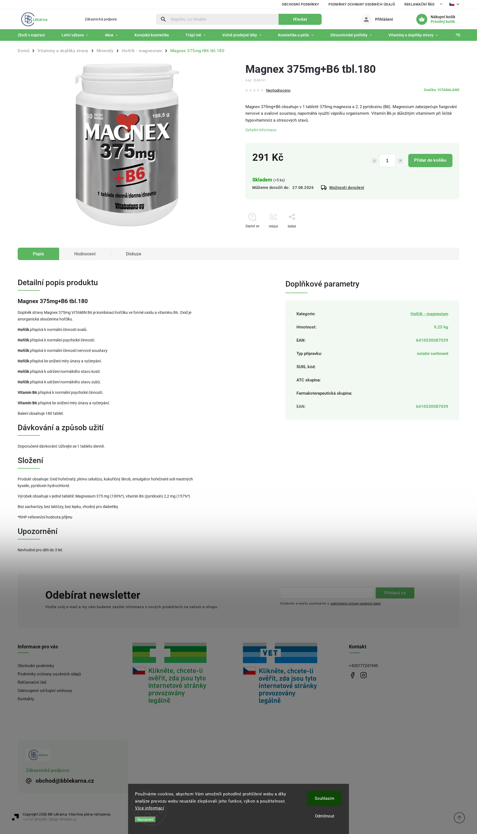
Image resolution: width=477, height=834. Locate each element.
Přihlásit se (395, 592)
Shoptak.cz (68, 819)
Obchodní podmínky (300, 4)
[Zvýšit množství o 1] (400, 160)
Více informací (149, 808)
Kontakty (26, 698)
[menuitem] (35, 35)
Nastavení (145, 819)
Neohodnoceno (278, 90)
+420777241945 (363, 665)
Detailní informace (260, 130)
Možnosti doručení (346, 187)
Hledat (300, 19)
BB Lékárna (352, 675)
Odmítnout (324, 816)
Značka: (441, 90)
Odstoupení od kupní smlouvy (45, 690)
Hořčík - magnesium (429, 313)
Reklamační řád (419, 4)
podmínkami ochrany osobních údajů (355, 603)
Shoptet (40, 819)
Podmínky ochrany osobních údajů (361, 4)
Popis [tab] (38, 253)
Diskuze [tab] (133, 253)
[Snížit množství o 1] (374, 160)
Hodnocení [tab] (85, 253)
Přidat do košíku (430, 160)
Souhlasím (324, 798)
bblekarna (363, 675)
